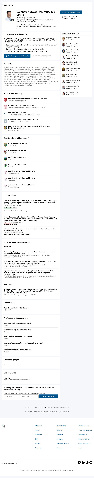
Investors (38, 435)
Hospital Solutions (84, 443)
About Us (38, 426)
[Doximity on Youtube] (90, 463)
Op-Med (59, 430)
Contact (38, 448)
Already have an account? (41, 56)
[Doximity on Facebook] (83, 463)
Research (60, 435)
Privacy (59, 448)
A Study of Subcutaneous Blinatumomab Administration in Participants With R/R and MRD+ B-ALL (29, 229)
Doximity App (61, 426)
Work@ (37, 443)
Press (37, 430)
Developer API (83, 435)
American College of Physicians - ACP (17, 330)
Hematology (21, 18)
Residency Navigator (85, 430)
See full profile (18, 56)
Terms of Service (63, 443)
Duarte (29, 18)
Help (79, 448)
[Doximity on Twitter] (79, 463)
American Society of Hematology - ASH (18, 350)
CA (34, 18)
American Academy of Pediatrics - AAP (18, 336)
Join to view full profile (72, 12)
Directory (60, 439)
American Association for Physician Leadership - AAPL (24, 343)
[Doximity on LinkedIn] (87, 463)
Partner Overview (84, 426)
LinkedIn (7, 378)
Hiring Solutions (83, 439)
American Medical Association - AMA (17, 323)
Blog (36, 439)
